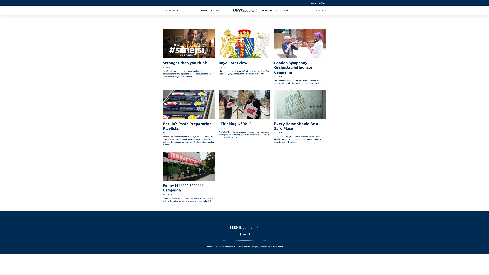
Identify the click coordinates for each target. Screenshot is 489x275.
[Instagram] (248, 234)
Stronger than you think (185, 63)
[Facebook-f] (240, 234)
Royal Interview (233, 63)
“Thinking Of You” (235, 124)
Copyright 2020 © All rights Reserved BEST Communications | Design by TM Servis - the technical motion (244, 247)
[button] (173, 10)
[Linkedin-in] (244, 234)
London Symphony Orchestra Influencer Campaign (293, 67)
